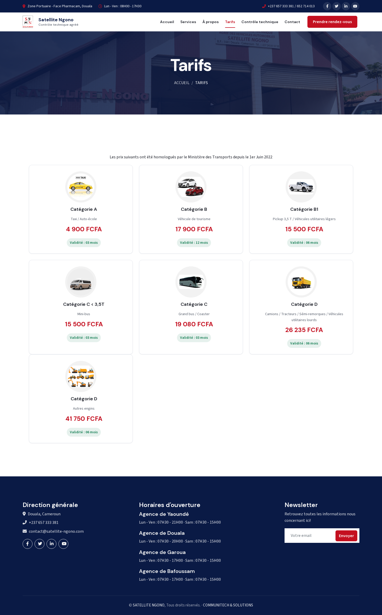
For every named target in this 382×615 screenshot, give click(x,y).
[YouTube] (355, 6)
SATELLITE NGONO (148, 605)
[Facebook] (327, 6)
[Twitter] (336, 6)
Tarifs (230, 21)
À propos (210, 21)
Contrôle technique (259, 21)
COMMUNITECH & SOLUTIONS (228, 605)
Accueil (167, 21)
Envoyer (346, 536)
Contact (292, 21)
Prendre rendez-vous (332, 22)
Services (188, 21)
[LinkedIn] (346, 6)
